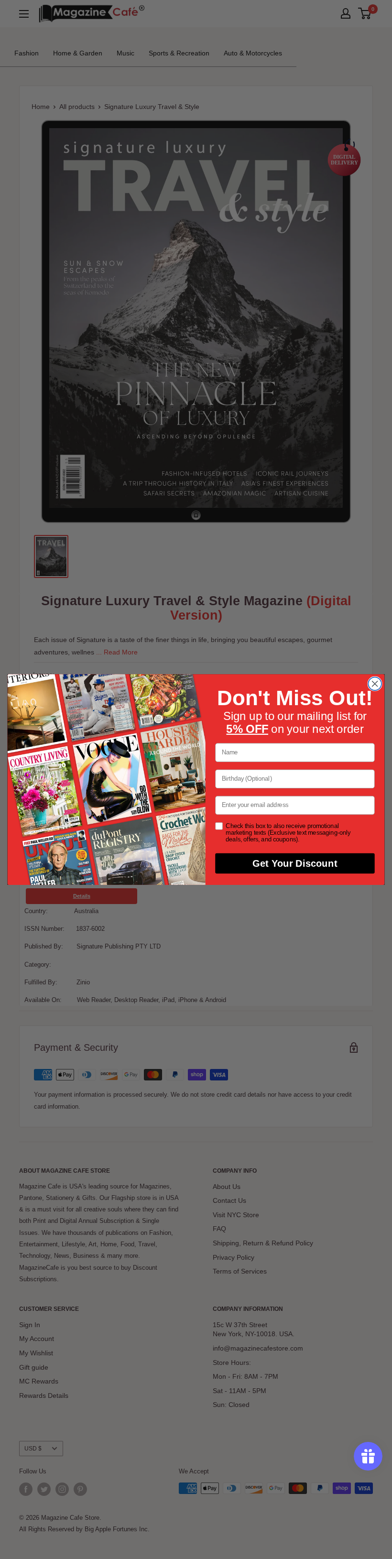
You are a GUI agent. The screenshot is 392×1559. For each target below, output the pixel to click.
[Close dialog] (374, 683)
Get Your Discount (294, 863)
